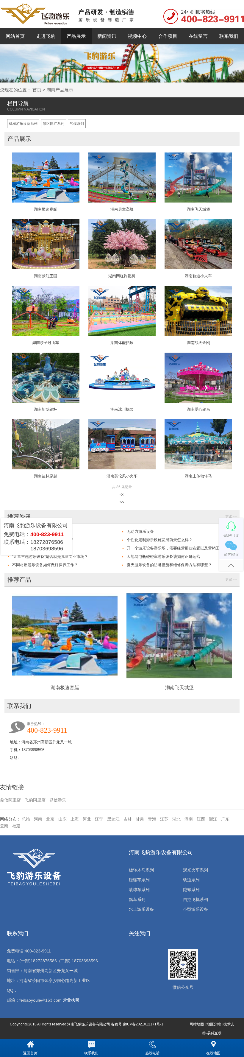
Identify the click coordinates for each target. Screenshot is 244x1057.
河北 (87, 819)
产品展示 (76, 36)
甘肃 (140, 819)
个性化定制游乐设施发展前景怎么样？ (160, 540)
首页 (36, 89)
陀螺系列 (191, 889)
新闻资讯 (106, 36)
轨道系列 (191, 879)
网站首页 (15, 36)
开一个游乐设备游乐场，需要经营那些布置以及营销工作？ (176, 548)
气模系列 (77, 124)
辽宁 (99, 819)
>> (122, 502)
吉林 (127, 819)
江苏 (164, 819)
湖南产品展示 (59, 89)
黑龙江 (113, 819)
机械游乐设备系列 (23, 124)
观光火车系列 (195, 870)
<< (122, 494)
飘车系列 (137, 899)
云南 (4, 826)
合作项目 (167, 36)
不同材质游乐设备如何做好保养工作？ (45, 565)
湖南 (188, 819)
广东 (225, 819)
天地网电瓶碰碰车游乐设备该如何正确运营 (163, 556)
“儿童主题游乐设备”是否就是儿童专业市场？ (50, 556)
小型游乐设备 (195, 909)
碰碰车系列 (139, 879)
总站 (26, 819)
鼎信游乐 (57, 800)
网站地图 (197, 1024)
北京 (50, 819)
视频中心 (137, 36)
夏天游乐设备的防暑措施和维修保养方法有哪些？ (169, 565)
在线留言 (198, 36)
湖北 (176, 819)
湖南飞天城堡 (179, 687)
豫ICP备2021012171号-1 (143, 1024)
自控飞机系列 (195, 899)
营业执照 (71, 1000)
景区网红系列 (53, 124)
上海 (75, 819)
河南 (38, 819)
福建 (16, 826)
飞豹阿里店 (35, 800)
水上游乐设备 (141, 909)
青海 (152, 819)
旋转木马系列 (141, 870)
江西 (201, 819)
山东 (62, 819)
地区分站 (214, 1024)
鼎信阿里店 (10, 800)
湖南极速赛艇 (65, 687)
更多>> (231, 517)
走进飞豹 (45, 36)
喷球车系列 (139, 889)
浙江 (213, 819)
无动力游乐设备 (140, 531)
